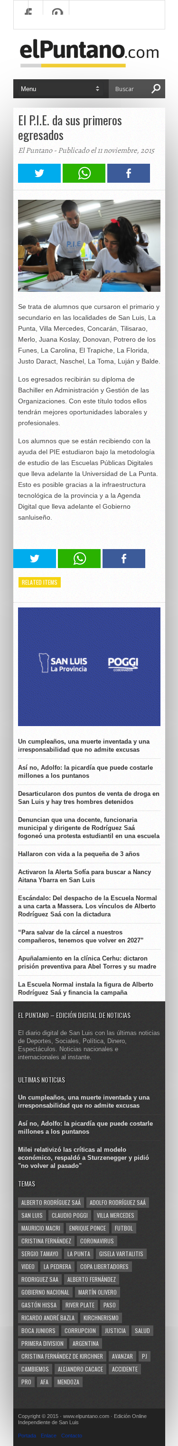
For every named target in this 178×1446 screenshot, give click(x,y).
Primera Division (42, 1343)
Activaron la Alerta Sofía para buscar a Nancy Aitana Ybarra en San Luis (84, 876)
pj (144, 1356)
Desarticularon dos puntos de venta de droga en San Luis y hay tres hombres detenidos (88, 797)
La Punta (78, 1254)
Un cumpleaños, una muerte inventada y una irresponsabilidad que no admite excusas (84, 745)
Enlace (48, 1435)
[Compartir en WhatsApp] (84, 180)
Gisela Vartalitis (121, 1254)
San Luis (32, 1215)
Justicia (115, 1330)
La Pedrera (57, 1266)
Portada (27, 1435)
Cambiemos (35, 1369)
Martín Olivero (97, 1292)
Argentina (86, 1343)
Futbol (124, 1228)
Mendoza (68, 1382)
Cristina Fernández (46, 1241)
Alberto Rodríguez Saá (51, 1202)
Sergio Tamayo (39, 1254)
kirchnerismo (101, 1318)
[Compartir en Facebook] (128, 180)
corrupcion (80, 1330)
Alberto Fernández (91, 1279)
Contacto (71, 1435)
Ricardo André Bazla (48, 1318)
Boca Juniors (38, 1330)
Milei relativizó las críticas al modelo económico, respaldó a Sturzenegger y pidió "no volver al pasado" (83, 1157)
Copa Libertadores (104, 1266)
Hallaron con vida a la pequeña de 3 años (79, 854)
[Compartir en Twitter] (39, 180)
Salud (142, 1330)
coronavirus (97, 1241)
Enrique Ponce (87, 1228)
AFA (44, 1382)
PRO (26, 1382)
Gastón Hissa (38, 1305)
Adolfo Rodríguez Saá (118, 1202)
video (28, 1266)
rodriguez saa (39, 1279)
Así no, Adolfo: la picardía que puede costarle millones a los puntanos (85, 771)
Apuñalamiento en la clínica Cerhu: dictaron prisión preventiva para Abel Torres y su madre (87, 962)
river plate (80, 1305)
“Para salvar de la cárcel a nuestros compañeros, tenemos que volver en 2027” (81, 936)
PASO (109, 1305)
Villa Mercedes (115, 1215)
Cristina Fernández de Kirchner (62, 1356)
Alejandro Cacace (80, 1369)
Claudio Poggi (70, 1215)
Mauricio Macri (40, 1228)
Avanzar (122, 1356)
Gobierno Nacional (45, 1292)
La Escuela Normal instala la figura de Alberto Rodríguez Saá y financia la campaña (85, 988)
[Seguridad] (89, 724)
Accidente (125, 1369)
